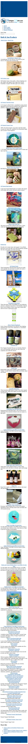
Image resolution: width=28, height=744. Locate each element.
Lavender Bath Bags (14, 388)
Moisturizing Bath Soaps (14, 207)
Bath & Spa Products (9, 37)
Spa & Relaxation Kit (14, 682)
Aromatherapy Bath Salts (14, 286)
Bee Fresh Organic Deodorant (14, 667)
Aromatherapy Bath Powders (14, 679)
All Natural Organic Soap (7, 125)
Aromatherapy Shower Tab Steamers (14, 677)
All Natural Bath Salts (14, 709)
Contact (5, 9)
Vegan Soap (14, 368)
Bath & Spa (10, 40)
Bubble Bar (3, 244)
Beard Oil (14, 485)
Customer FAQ (10, 13)
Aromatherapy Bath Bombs (14, 448)
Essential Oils (14, 345)
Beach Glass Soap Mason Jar (14, 167)
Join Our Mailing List (9, 8)
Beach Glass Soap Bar (14, 607)
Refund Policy (10, 16)
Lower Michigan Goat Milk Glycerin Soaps (14, 429)
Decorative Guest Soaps (14, 303)
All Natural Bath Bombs (6, 186)
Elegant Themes (10, 742)
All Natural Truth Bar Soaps (7, 102)
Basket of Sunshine (14, 655)
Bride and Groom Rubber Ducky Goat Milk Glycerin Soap (14, 565)
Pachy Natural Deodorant (14, 325)
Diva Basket (14, 645)
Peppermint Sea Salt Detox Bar (14, 409)
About (8, 12)
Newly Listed (7, 27)
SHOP (5, 26)
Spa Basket (14, 662)
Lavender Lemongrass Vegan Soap (14, 701)
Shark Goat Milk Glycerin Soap (14, 525)
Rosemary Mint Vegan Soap (14, 697)
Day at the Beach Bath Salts (14, 639)
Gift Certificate (7, 28)
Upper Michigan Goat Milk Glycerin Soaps (14, 545)
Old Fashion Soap (5, 78)
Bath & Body (4, 40)
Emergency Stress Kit (14, 650)
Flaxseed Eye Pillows (14, 687)
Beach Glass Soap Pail (14, 224)
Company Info (7, 11)
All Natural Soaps (14, 266)
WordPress (23, 742)
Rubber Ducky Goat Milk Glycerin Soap (14, 586)
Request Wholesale (8, 30)
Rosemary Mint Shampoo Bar (14, 504)
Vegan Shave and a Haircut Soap (14, 465)
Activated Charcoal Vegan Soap (14, 705)
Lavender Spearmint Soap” (14, 693)
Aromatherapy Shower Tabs (14, 58)
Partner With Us (7, 7)
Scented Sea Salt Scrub (14, 633)
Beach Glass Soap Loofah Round (14, 148)
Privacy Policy (10, 15)
